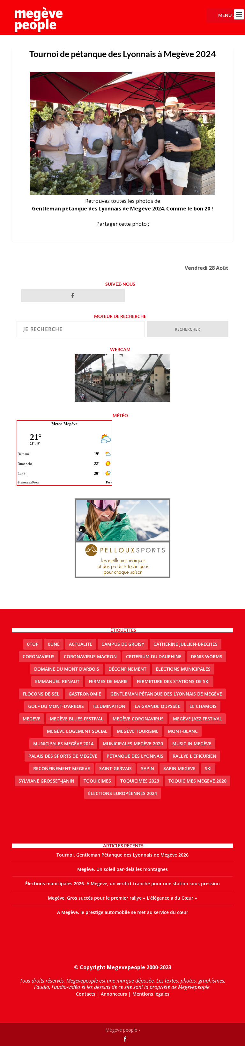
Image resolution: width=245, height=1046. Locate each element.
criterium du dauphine (154, 656)
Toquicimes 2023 (139, 781)
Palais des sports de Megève (62, 756)
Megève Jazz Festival (197, 719)
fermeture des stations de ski (173, 681)
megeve (32, 719)
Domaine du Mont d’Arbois (66, 669)
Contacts (85, 994)
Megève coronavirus (138, 719)
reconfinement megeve (61, 768)
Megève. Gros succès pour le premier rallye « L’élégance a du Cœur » (122, 898)
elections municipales (183, 669)
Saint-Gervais (115, 768)
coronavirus (39, 656)
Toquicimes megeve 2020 (197, 781)
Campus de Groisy (122, 644)
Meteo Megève (64, 423)
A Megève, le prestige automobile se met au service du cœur (122, 912)
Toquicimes (97, 781)
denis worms (206, 656)
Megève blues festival (76, 719)
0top (33, 644)
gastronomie (85, 694)
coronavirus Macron (90, 656)
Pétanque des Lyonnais (135, 756)
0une (54, 644)
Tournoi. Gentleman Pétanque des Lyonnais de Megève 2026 (122, 855)
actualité (80, 644)
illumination (109, 706)
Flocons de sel (41, 694)
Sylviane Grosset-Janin (46, 781)
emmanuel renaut (57, 681)
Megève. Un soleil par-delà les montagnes (122, 869)
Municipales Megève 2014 (63, 743)
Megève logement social (77, 731)
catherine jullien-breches (185, 644)
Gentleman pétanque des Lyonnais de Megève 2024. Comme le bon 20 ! (122, 208)
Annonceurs (114, 994)
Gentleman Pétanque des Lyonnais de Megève (166, 694)
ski (208, 768)
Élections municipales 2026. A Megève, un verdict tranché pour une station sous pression (122, 883)
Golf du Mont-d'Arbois (56, 706)
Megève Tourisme (138, 731)
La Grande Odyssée (157, 706)
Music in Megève (192, 743)
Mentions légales (150, 994)
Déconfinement (127, 669)
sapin (147, 768)
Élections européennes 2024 (122, 793)
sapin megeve (179, 768)
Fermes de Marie (108, 681)
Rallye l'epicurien (194, 756)
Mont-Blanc (183, 731)
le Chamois (203, 706)
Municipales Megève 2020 (133, 743)
